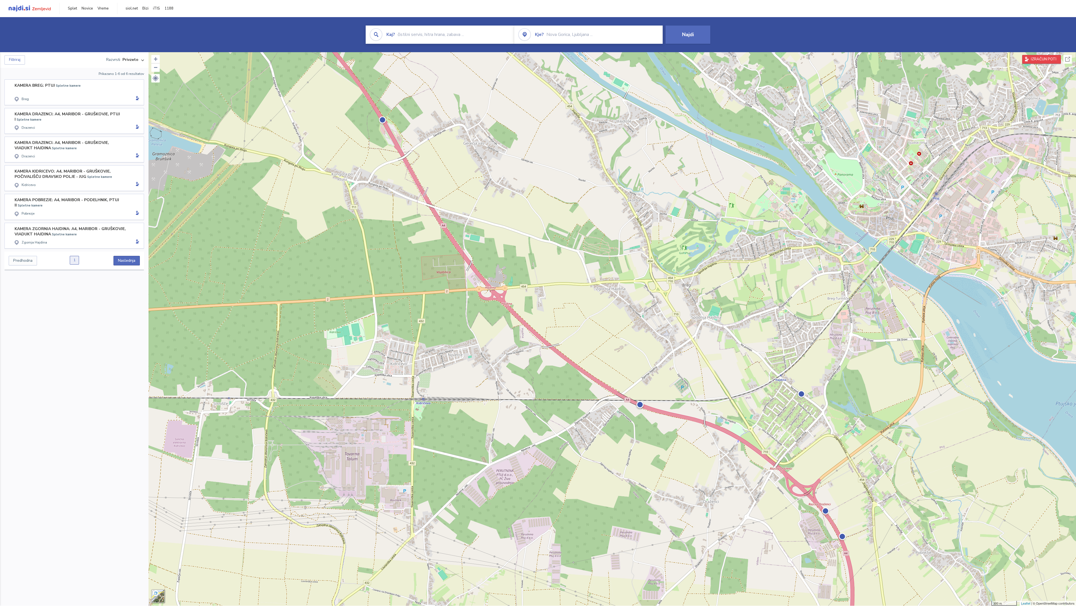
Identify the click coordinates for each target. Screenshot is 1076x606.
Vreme (103, 8)
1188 (168, 8)
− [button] (155, 67)
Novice (87, 8)
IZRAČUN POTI (1043, 59)
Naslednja (126, 260)
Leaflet (1025, 603)
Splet (72, 8)
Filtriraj (14, 59)
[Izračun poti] (136, 99)
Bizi (145, 8)
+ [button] (155, 59)
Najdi (688, 34)
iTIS (156, 8)
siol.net (132, 8)
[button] (155, 78)
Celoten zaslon (1067, 59)
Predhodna (23, 260)
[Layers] (158, 596)
